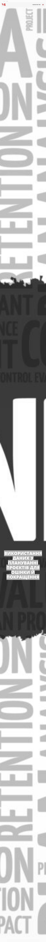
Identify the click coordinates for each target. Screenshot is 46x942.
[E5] (5, 5)
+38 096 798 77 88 (36, 4)
